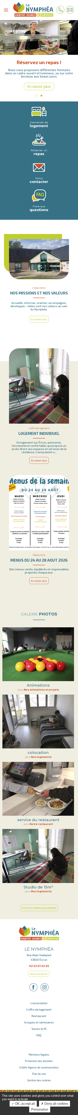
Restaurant (38, 1012)
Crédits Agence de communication (39, 1064)
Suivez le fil (39, 1025)
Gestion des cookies (39, 1077)
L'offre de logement (39, 1006)
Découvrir (39, 904)
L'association (39, 1000)
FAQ (38, 1032)
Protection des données (39, 1057)
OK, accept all (24, 1103)
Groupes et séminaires (39, 1019)
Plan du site (39, 1070)
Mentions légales (39, 1051)
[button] (36, 92)
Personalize (39, 1109)
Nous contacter (39, 970)
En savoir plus (39, 83)
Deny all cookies (56, 1103)
